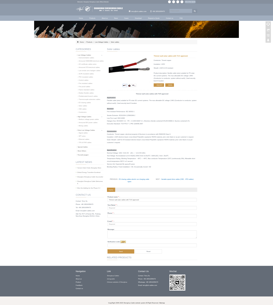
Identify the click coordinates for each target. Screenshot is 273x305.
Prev (111, 69)
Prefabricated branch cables (88, 96)
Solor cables (114, 42)
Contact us (169, 18)
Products (92, 18)
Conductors (82, 112)
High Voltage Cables (84, 116)
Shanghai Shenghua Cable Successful (90, 177)
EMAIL (170, 85)
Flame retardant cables (86, 90)
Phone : (111, 213)
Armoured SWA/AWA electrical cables (91, 61)
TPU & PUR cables (85, 142)
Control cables (83, 80)
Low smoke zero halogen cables (89, 70)
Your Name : (112, 205)
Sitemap (162, 303)
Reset (148, 251)
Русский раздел (83, 155)
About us (105, 18)
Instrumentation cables (86, 58)
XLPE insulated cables (86, 74)
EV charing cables (85, 102)
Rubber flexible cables (86, 93)
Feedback (79, 285)
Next (147, 69)
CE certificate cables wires (87, 64)
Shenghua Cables (113, 276)
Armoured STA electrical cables (89, 67)
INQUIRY (159, 85)
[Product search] (194, 11)
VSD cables (82, 109)
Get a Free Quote (190, 2)
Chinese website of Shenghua (117, 282)
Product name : (113, 197)
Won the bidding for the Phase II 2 (88, 188)
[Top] (268, 41)
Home (81, 18)
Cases (126, 18)
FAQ (181, 18)
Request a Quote (154, 18)
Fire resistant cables (85, 83)
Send (121, 251)
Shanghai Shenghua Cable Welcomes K (90, 182)
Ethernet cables (84, 139)
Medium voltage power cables (89, 119)
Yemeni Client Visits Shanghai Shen (89, 168)
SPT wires (82, 136)
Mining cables (83, 126)
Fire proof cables (84, 86)
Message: (111, 229)
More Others (82, 151)
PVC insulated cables (86, 77)
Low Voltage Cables (101, 42)
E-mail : (110, 221)
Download (138, 18)
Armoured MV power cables (88, 122)
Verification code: (113, 242)
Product (78, 282)
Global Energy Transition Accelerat (88, 172)
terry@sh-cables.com (139, 11)
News (116, 18)
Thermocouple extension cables (89, 99)
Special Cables (83, 147)
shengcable (111, 279)
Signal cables (83, 133)
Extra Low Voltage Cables (86, 130)
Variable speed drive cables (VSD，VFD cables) (177, 179)
